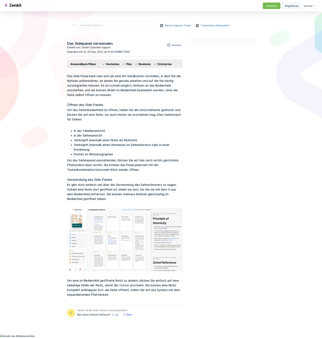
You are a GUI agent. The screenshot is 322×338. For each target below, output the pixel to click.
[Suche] (74, 25)
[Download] (154, 128)
